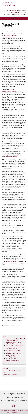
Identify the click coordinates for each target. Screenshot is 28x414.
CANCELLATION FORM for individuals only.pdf (12, 371)
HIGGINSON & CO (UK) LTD (8, 4)
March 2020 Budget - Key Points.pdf (14, 345)
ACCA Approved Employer (12, 348)
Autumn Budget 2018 (10, 357)
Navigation (5, 368)
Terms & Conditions (12, 410)
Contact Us (20, 410)
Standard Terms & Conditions (12, 360)
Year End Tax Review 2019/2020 (13, 347)
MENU (14, 18)
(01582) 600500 (10, 10)
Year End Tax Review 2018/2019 (13, 353)
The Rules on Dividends (11, 358)
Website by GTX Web (17, 412)
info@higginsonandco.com (18, 12)
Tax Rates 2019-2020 (11, 355)
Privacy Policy (4, 410)
